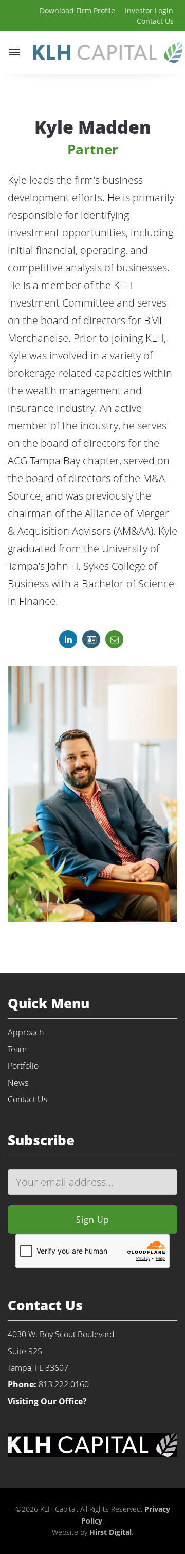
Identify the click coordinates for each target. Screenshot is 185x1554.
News (18, 1082)
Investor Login (149, 10)
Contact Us (155, 21)
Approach (26, 1032)
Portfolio (23, 1065)
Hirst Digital (110, 1532)
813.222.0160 (64, 1384)
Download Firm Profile (77, 10)
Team (17, 1049)
